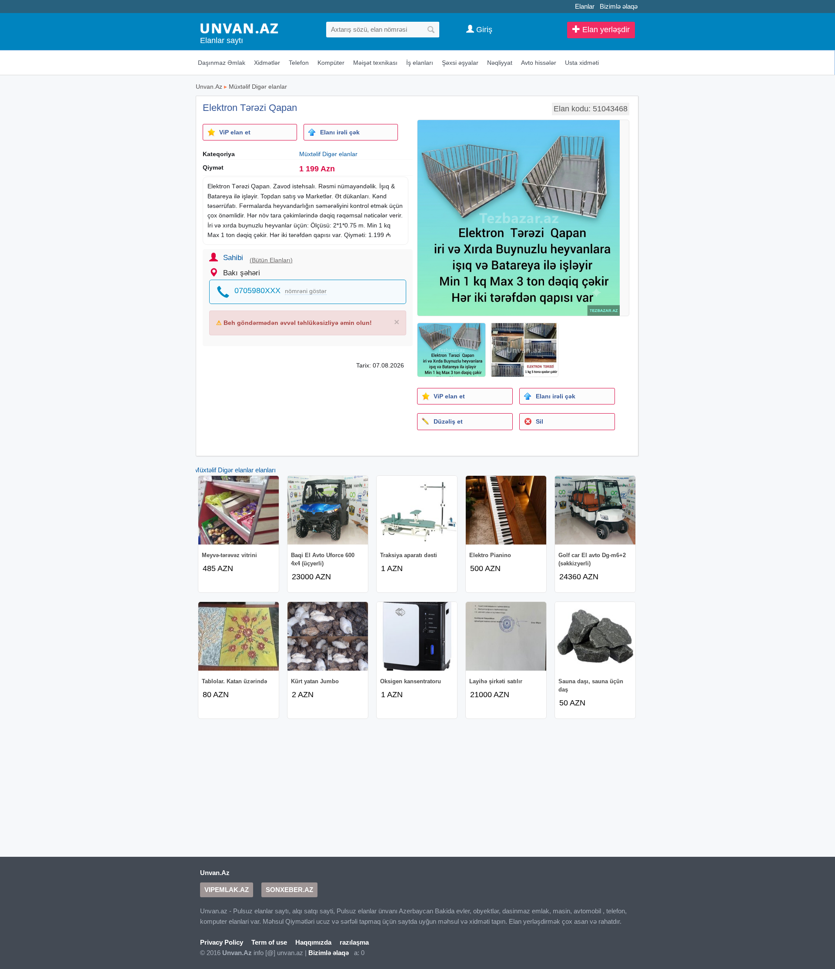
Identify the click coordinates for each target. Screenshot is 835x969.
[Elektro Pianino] (506, 510)
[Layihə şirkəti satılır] (506, 636)
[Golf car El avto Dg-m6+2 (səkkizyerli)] (595, 510)
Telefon (299, 62)
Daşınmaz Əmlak (221, 62)
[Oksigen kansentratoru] (417, 636)
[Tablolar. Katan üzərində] (238, 636)
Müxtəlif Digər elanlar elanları (235, 470)
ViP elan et (234, 132)
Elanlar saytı (221, 40)
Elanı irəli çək (340, 132)
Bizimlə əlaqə (619, 6)
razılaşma (354, 942)
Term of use (269, 942)
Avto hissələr (538, 62)
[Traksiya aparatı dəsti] (417, 510)
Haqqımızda (313, 942)
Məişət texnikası (375, 62)
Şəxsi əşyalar (460, 62)
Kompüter (330, 62)
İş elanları (419, 62)
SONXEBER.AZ (289, 889)
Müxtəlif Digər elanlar (258, 86)
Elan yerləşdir (605, 29)
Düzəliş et (448, 421)
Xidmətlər (267, 62)
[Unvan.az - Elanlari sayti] (239, 27)
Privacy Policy (221, 942)
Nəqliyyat (499, 62)
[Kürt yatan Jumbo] (327, 636)
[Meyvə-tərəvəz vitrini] (238, 510)
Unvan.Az (209, 86)
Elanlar (585, 6)
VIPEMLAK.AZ (226, 889)
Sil (539, 421)
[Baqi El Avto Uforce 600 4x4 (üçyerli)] (327, 510)
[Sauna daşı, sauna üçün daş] (595, 636)
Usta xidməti (582, 62)
